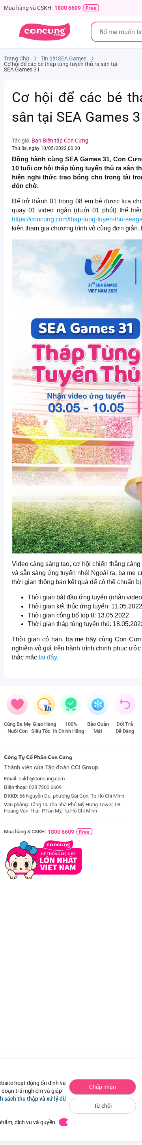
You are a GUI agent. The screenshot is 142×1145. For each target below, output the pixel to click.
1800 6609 (67, 8)
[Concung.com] (44, 31)
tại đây (48, 657)
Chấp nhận (102, 1087)
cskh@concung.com (42, 779)
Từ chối (103, 1106)
